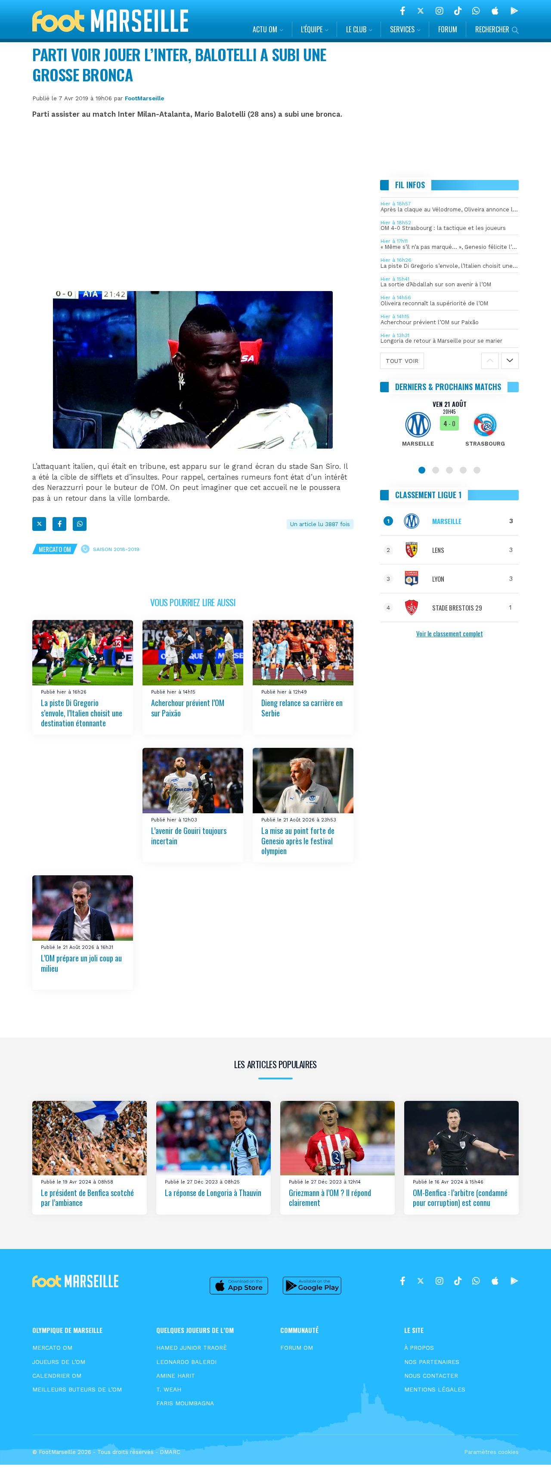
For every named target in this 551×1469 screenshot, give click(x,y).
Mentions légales (434, 1389)
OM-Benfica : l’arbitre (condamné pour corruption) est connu (460, 1197)
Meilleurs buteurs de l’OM (77, 1389)
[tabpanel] (449, 429)
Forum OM (296, 1347)
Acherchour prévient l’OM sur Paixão (187, 708)
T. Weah (168, 1389)
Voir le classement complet (449, 633)
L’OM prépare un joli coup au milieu (81, 963)
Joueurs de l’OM (58, 1361)
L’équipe (311, 29)
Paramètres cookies (491, 1452)
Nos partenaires (431, 1361)
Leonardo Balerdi (186, 1361)
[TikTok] (457, 11)
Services (402, 29)
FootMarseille (144, 98)
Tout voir (402, 360)
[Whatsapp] (80, 524)
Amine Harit (175, 1375)
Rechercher (492, 29)
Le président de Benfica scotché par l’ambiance (87, 1197)
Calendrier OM (56, 1375)
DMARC (170, 1452)
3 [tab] (449, 470)
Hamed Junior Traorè (191, 1347)
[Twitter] (420, 11)
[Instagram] (439, 11)
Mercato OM (55, 549)
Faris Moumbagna (185, 1403)
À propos (419, 1347)
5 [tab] (477, 470)
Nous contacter (431, 1375)
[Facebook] (403, 11)
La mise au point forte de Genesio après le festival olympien (297, 840)
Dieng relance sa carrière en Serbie (302, 708)
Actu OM (265, 29)
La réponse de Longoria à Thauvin (213, 1192)
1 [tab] (421, 470)
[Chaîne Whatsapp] (476, 11)
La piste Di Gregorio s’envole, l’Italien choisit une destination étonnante (81, 713)
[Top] (527, 1450)
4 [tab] (463, 470)
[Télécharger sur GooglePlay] (514, 11)
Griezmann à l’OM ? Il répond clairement (330, 1197)
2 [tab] (435, 470)
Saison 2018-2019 (116, 549)
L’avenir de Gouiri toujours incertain (188, 835)
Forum (447, 29)
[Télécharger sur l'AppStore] (495, 11)
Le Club (356, 29)
